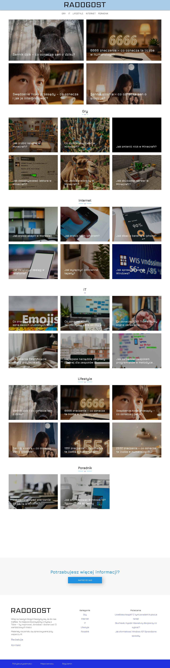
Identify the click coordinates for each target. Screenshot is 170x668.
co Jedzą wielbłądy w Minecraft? (79, 182)
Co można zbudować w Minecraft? (79, 145)
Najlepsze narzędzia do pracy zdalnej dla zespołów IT (84, 360)
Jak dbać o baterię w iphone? (136, 235)
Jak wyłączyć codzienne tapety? (81, 271)
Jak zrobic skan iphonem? (81, 235)
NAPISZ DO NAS (85, 580)
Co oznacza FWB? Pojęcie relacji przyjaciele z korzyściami (29, 360)
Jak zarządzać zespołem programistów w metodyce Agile (134, 360)
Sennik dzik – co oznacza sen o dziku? (44, 54)
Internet (91, 13)
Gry (64, 13)
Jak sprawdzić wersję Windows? (130, 271)
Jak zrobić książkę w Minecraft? (26, 145)
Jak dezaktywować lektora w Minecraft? (32, 182)
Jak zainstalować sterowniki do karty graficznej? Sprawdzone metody (32, 501)
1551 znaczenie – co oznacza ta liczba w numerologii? (83, 450)
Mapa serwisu (47, 663)
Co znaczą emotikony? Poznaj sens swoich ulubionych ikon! (33, 323)
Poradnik (103, 13)
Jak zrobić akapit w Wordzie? (32, 235)
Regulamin (67, 663)
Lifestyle (78, 13)
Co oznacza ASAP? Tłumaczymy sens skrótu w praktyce (83, 323)
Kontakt (16, 645)
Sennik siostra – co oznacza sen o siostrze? (118, 96)
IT (69, 13)
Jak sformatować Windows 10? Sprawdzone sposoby (85, 501)
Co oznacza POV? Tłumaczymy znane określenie (136, 323)
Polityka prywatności (22, 663)
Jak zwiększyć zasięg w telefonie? (28, 271)
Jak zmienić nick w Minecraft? (136, 146)
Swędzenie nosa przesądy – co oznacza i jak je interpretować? (45, 96)
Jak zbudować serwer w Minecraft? (132, 182)
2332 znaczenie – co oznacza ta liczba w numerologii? (136, 450)
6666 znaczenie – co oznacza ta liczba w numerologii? (122, 52)
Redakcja (17, 639)
